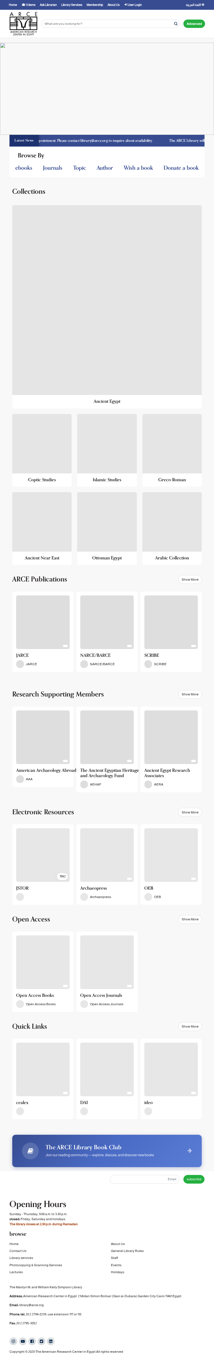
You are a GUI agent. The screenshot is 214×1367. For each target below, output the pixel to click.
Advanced (194, 24)
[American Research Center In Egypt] (23, 23)
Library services (21, 1258)
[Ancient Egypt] (107, 306)
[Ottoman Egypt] (107, 528)
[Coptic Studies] (42, 450)
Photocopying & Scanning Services (35, 1265)
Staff (114, 1258)
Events (116, 1265)
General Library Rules (127, 1251)
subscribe (194, 1179)
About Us (118, 1244)
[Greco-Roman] (172, 450)
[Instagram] (13, 1341)
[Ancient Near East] (42, 528)
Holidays (117, 1272)
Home (14, 1244)
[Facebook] (32, 1341)
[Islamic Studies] (107, 450)
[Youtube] (23, 1341)
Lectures (16, 1272)
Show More (190, 579)
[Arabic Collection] (172, 528)
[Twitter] (41, 1341)
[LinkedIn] (51, 1341)
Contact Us (17, 1251)
